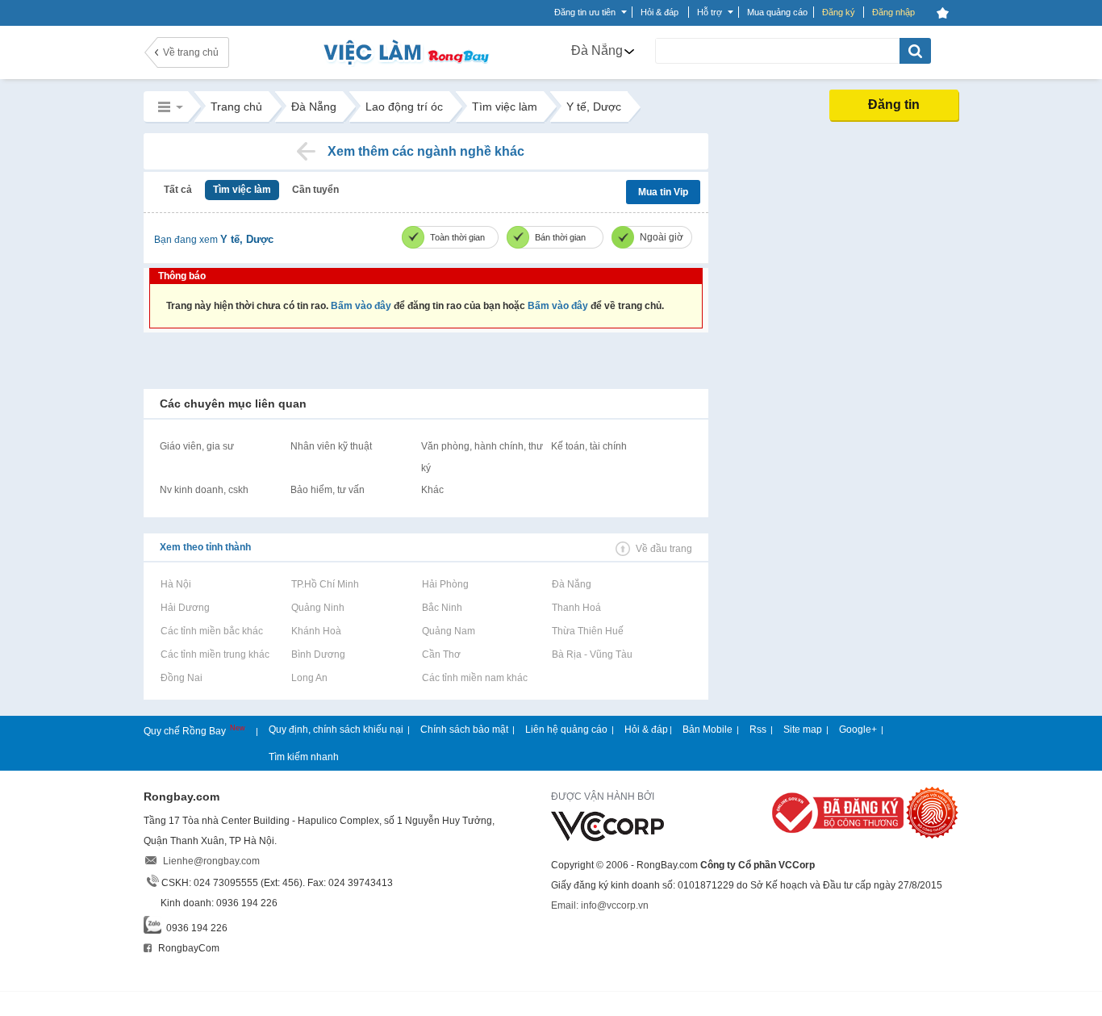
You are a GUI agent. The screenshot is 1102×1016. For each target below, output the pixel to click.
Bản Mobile (707, 729)
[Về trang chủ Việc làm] (389, 52)
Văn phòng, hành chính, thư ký (482, 457)
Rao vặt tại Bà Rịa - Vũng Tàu (591, 654)
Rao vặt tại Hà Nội (175, 584)
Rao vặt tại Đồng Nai (181, 678)
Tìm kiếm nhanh (304, 757)
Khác (432, 489)
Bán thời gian (560, 237)
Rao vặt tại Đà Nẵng (571, 584)
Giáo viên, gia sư (197, 446)
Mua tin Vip (663, 192)
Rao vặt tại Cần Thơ (441, 654)
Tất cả (178, 189)
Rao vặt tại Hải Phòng (445, 584)
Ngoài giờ (661, 237)
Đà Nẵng (597, 50)
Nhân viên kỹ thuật (331, 446)
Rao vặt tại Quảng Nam (448, 631)
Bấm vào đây (361, 305)
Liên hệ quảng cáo (566, 729)
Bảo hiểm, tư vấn (327, 489)
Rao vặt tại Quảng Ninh (317, 607)
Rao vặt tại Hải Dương (185, 607)
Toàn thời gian (457, 237)
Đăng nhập (893, 12)
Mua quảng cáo (777, 12)
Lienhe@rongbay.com (211, 861)
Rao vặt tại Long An (309, 678)
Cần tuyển (315, 189)
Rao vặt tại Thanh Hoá (576, 607)
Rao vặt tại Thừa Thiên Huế (587, 631)
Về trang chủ (191, 52)
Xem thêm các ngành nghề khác (426, 151)
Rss (757, 729)
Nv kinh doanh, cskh (204, 489)
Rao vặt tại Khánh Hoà (315, 631)
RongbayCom (187, 948)
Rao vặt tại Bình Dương (317, 654)
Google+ (858, 729)
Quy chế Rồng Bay (186, 731)
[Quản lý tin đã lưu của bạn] (942, 13)
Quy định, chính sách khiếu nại (336, 729)
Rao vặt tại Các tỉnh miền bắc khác (211, 631)
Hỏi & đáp (646, 729)
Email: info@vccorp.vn (600, 905)
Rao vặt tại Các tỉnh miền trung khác (214, 654)
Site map (802, 729)
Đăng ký (838, 12)
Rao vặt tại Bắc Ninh (441, 607)
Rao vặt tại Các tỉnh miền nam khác (474, 678)
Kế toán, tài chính (589, 446)
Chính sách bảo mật (464, 729)
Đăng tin (894, 104)
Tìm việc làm (242, 189)
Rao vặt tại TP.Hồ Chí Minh (324, 584)
